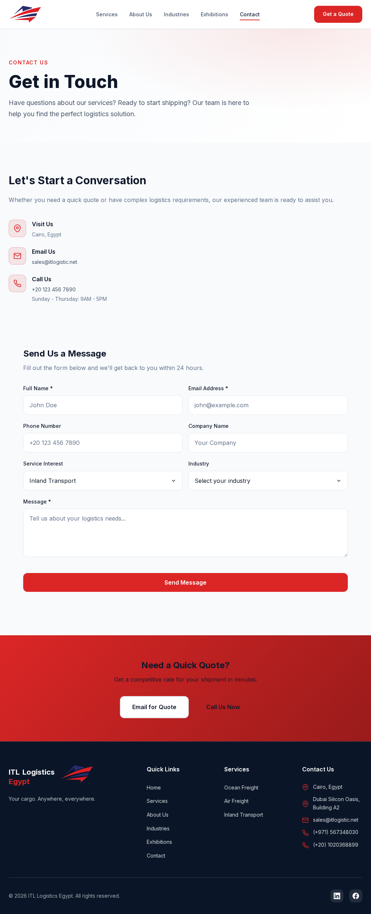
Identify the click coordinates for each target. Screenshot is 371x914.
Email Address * (208, 388)
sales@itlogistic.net (54, 262)
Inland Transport (243, 815)
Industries (176, 14)
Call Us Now (223, 707)
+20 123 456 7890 (54, 289)
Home (154, 787)
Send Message (185, 582)
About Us (140, 14)
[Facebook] (355, 895)
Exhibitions (214, 14)
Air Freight (236, 801)
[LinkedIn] (336, 895)
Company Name (208, 426)
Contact (250, 14)
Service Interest (43, 463)
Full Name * (38, 388)
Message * (37, 501)
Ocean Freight (241, 787)
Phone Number (42, 426)
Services (107, 14)
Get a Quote (338, 14)
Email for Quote (154, 707)
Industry (198, 463)
